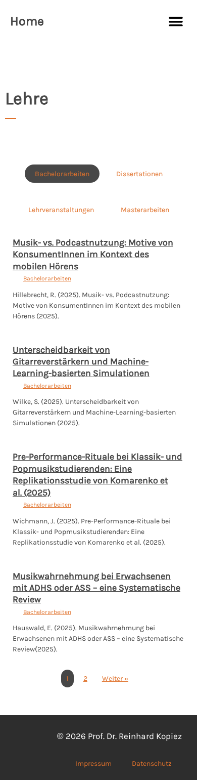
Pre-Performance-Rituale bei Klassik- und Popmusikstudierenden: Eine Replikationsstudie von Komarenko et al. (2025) (97, 474)
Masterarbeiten (145, 210)
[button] (175, 21)
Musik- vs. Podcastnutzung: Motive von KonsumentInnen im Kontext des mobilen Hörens (93, 254)
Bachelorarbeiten (62, 174)
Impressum (93, 763)
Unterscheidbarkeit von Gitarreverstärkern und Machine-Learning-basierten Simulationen (81, 361)
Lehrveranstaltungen (61, 210)
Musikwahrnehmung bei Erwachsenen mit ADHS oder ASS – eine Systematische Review (96, 587)
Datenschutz (152, 763)
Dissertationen (139, 174)
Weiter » (115, 678)
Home (27, 21)
